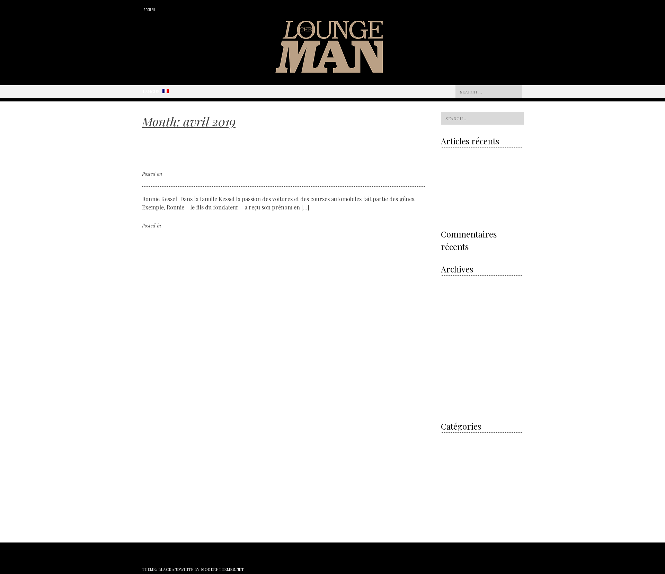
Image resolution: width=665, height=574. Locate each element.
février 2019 (452, 317)
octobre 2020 (453, 281)
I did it (447, 438)
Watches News (454, 519)
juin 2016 (450, 407)
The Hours (451, 510)
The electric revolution (463, 184)
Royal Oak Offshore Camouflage (471, 198)
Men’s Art (450, 447)
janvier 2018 (453, 353)
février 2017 (452, 389)
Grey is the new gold (465, 169)
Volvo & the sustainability (465, 155)
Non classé (173, 225)
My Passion (452, 456)
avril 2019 (450, 308)
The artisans (453, 474)
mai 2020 (450, 290)
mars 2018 (451, 344)
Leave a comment (203, 225)
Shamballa (465, 212)
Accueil (150, 9)
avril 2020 (451, 299)
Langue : (152, 91)
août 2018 (450, 326)
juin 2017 (449, 362)
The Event (451, 501)
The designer (453, 492)
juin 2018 (450, 335)
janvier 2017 (453, 398)
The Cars (450, 483)
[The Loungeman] (333, 70)
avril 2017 (450, 380)
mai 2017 (449, 371)
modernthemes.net (222, 569)
